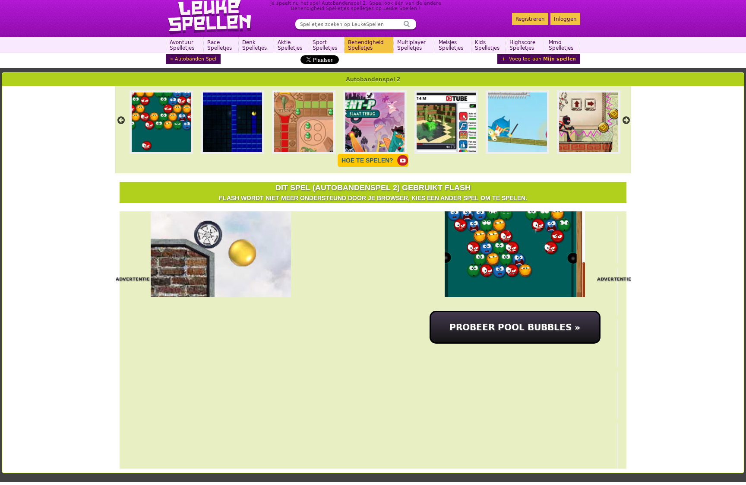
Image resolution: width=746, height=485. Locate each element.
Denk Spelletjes (254, 45)
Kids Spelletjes (487, 45)
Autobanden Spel (195, 59)
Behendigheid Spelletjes (366, 45)
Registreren (530, 19)
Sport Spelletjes (325, 45)
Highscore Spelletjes (522, 45)
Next (626, 120)
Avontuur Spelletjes (182, 45)
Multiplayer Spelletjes (411, 45)
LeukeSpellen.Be (210, 17)
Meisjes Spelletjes (451, 45)
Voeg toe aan (541, 59)
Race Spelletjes (219, 45)
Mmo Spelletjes (561, 45)
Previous (121, 120)
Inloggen (565, 19)
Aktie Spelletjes (290, 45)
